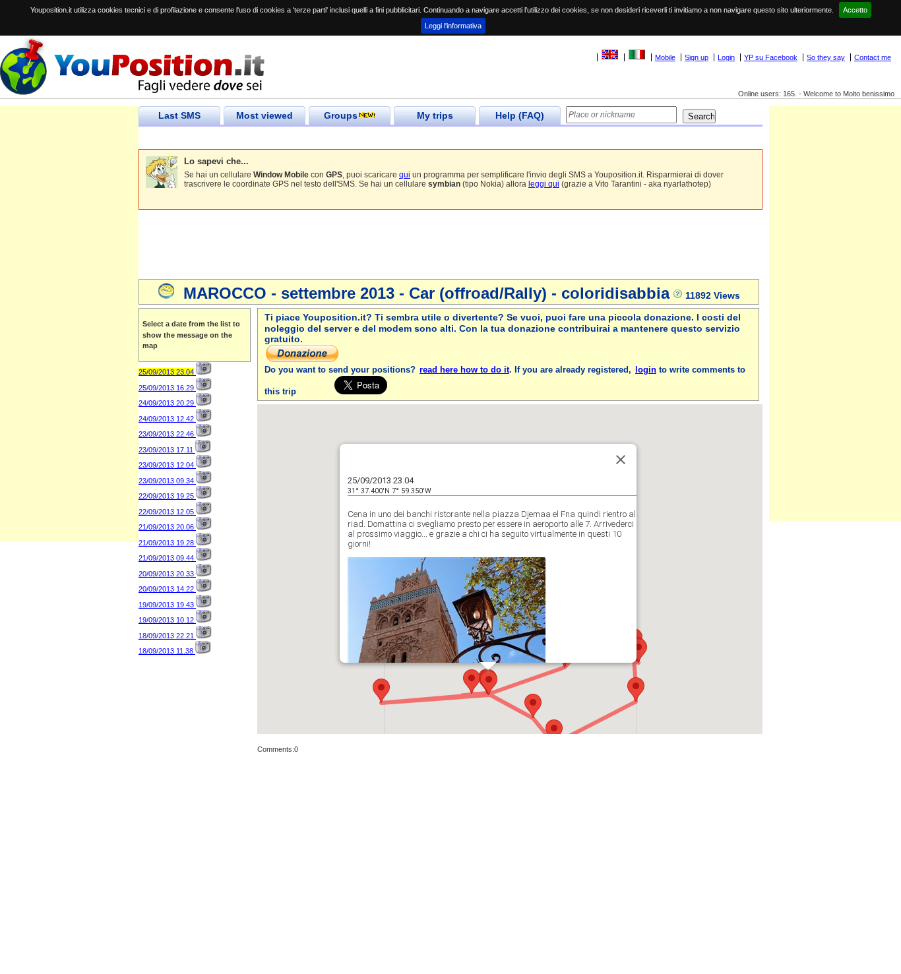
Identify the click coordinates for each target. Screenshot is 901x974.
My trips (435, 115)
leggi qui (543, 184)
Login (726, 57)
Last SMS (179, 115)
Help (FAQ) (519, 115)
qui (404, 174)
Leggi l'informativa (453, 26)
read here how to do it (464, 370)
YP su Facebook (770, 57)
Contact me (872, 57)
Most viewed (264, 115)
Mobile (665, 57)
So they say (826, 57)
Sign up (696, 57)
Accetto (855, 10)
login (645, 370)
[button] (488, 683)
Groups (340, 115)
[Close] (621, 459)
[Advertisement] (379, 138)
